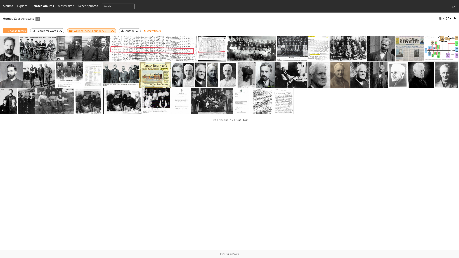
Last (245, 119)
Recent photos (88, 6)
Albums (8, 6)
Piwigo (235, 253)
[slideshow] (455, 18)
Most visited (66, 6)
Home (7, 18)
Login (453, 6)
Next (238, 119)
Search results (24, 18)
